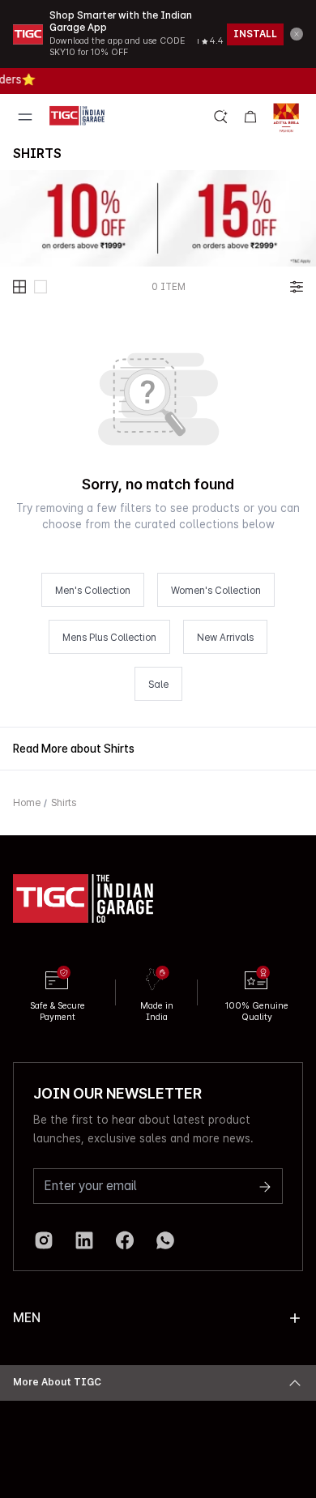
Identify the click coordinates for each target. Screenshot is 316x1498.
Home (27, 803)
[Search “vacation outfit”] (221, 117)
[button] (296, 34)
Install (255, 34)
